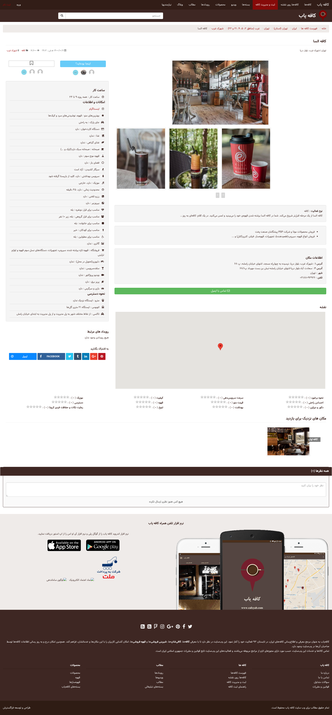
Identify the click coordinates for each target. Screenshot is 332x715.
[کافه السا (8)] (193, 159)
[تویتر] (190, 627)
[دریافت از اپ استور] (64, 545)
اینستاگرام (94, 109)
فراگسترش (8, 708)
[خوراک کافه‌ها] (143, 627)
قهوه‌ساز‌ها (74, 682)
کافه (23, 51)
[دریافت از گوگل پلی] (103, 545)
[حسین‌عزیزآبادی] (83, 72)
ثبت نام (7, 5)
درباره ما (325, 673)
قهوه (77, 678)
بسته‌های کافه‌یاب (71, 687)
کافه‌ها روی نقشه (237, 678)
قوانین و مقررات (321, 687)
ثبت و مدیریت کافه (236, 682)
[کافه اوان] (288, 441)
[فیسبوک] (184, 627)
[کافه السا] (220, 93)
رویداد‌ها (159, 673)
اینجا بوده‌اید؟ (83, 64)
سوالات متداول (321, 682)
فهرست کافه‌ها (238, 673)
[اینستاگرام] (162, 627)
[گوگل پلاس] (170, 627)
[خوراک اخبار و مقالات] (149, 627)
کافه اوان (313, 439)
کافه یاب (323, 5)
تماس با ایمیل (219, 291)
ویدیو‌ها (159, 678)
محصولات (75, 673)
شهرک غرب (12, 51)
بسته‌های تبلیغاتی (154, 687)
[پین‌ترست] (178, 627)
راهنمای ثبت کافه (237, 687)
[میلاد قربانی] (91, 72)
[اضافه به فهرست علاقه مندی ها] (31, 64)
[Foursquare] (156, 627)
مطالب (159, 682)
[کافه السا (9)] (246, 159)
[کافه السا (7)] (141, 159)
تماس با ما (323, 678)
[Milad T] (40, 72)
